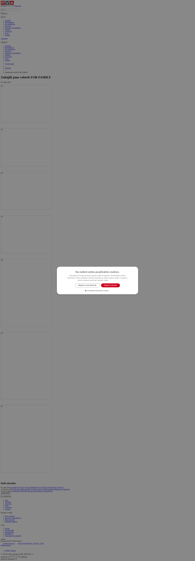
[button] (98, 290)
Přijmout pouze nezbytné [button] (87, 285)
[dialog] (97, 280)
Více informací (113, 280)
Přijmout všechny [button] (110, 285)
